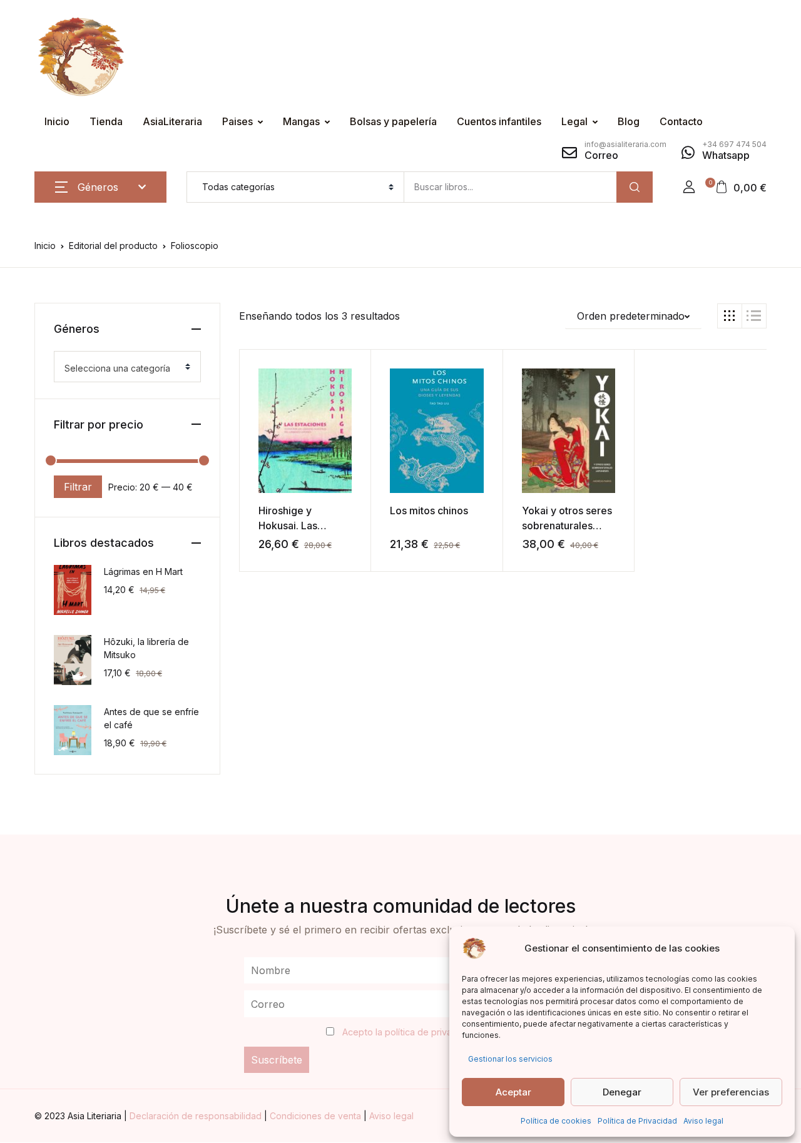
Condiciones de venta (317, 1115)
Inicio (56, 121)
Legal (574, 121)
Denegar (622, 1092)
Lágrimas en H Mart (143, 571)
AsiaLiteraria (172, 121)
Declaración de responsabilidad (197, 1115)
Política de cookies (556, 1120)
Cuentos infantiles (499, 121)
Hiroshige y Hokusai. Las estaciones (287, 525)
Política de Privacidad (637, 1120)
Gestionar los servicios (510, 1059)
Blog (629, 121)
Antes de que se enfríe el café (151, 718)
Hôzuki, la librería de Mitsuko (146, 648)
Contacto (681, 121)
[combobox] (127, 366)
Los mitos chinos (429, 510)
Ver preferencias (731, 1092)
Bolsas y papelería (393, 121)
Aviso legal (703, 1120)
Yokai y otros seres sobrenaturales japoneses (567, 525)
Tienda (106, 121)
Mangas (301, 121)
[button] (689, 187)
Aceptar (513, 1092)
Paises (237, 121)
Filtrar (78, 486)
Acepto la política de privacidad (408, 1032)
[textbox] (122, 368)
